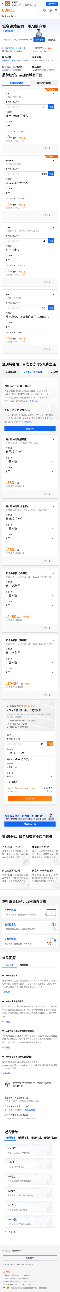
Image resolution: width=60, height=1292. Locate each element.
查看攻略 (28, 421)
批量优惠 (18, 943)
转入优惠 (27, 943)
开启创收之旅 (30, 824)
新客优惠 (8, 943)
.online (9, 160)
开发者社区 (11, 1264)
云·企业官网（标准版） (17, 573)
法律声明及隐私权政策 (11, 1275)
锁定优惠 (30, 798)
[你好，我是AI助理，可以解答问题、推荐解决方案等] (44, 10)
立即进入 (8, 1101)
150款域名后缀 (11, 929)
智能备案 (31, 914)
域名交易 (36, 57)
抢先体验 (9, 31)
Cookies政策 (25, 1275)
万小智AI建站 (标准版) (17, 506)
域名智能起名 (10, 914)
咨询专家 (30, 428)
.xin (7, 93)
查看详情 (34, 400)
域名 (9, 735)
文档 (4, 1264)
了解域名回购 (29, 1109)
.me (7, 294)
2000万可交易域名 (27, 929)
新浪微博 (16, 1250)
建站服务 (36, 66)
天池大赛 (20, 1264)
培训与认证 (29, 1264)
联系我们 (30, 1258)
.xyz (8, 227)
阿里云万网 (7, 16)
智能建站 (22, 914)
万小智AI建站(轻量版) (16, 439)
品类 (10, 924)
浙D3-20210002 (28, 1284)
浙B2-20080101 (29, 1281)
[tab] (16, 83)
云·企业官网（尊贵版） (17, 640)
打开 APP (52, 3)
